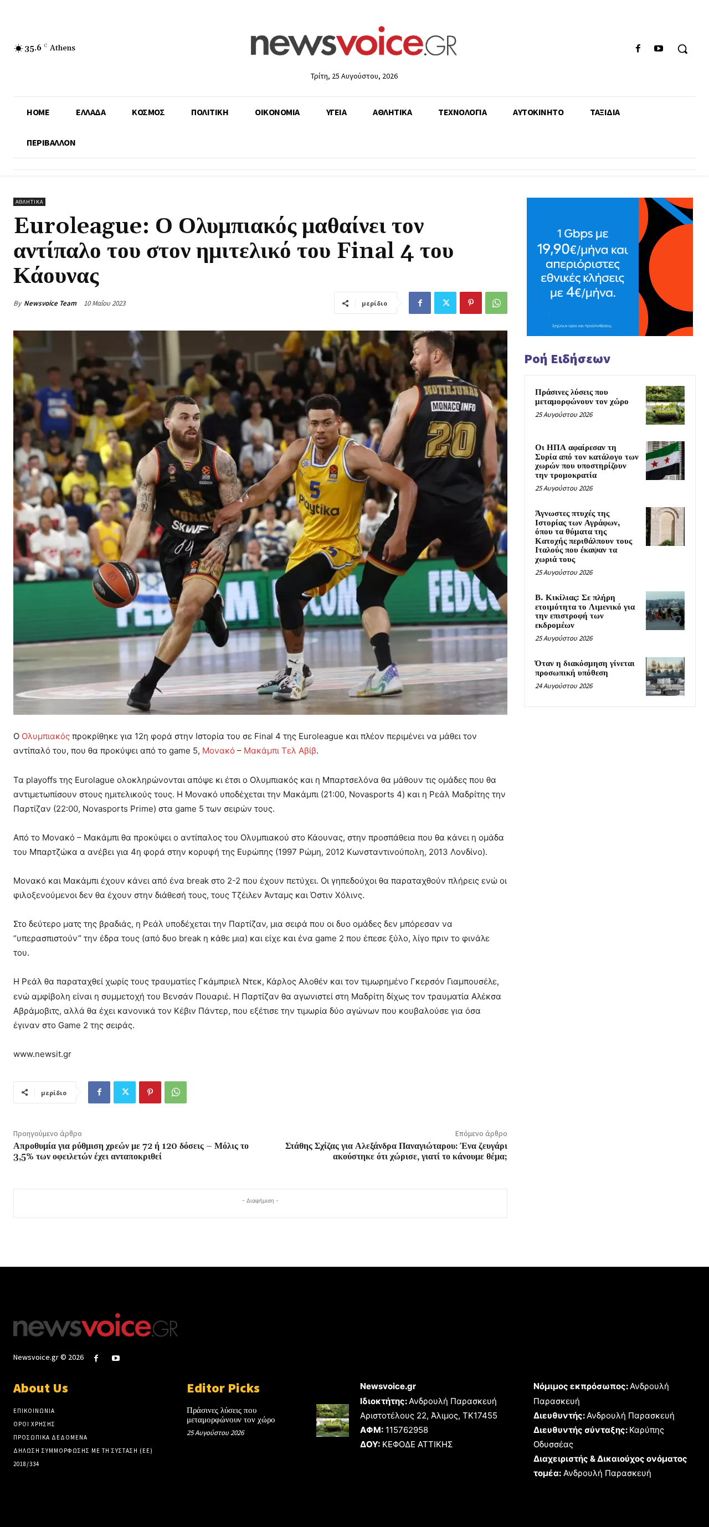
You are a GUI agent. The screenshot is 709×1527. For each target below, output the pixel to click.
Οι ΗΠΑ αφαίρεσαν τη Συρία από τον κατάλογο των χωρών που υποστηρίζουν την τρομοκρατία (587, 461)
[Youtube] (658, 49)
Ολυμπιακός (46, 736)
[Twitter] (445, 303)
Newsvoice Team (50, 303)
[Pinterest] (471, 303)
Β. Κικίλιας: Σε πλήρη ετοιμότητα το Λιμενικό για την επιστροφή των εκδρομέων (585, 611)
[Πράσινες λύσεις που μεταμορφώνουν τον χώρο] (665, 405)
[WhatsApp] (496, 303)
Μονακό (218, 750)
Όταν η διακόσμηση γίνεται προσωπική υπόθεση (585, 668)
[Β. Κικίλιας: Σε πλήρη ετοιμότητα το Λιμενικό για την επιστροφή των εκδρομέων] (665, 610)
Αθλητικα (29, 201)
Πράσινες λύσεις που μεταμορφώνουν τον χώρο (582, 397)
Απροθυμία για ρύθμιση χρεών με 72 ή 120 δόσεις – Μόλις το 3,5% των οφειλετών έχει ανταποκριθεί (131, 1151)
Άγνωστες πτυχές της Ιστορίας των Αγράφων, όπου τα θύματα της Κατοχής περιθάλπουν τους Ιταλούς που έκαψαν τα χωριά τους (583, 536)
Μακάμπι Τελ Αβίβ (280, 750)
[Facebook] (638, 49)
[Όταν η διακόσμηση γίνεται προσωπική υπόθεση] (665, 676)
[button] (682, 48)
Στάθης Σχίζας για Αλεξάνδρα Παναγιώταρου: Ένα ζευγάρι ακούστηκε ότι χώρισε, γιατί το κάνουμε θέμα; (396, 1151)
